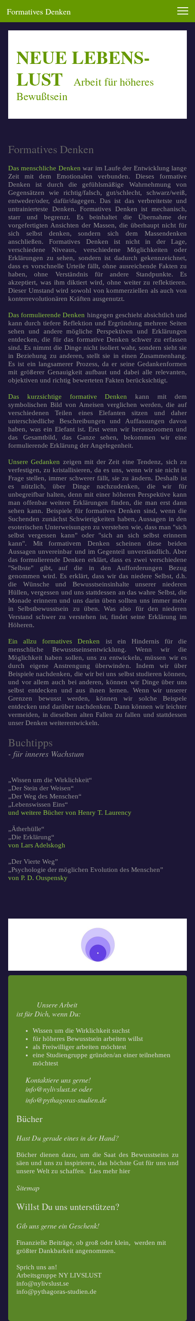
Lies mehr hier (109, 1171)
